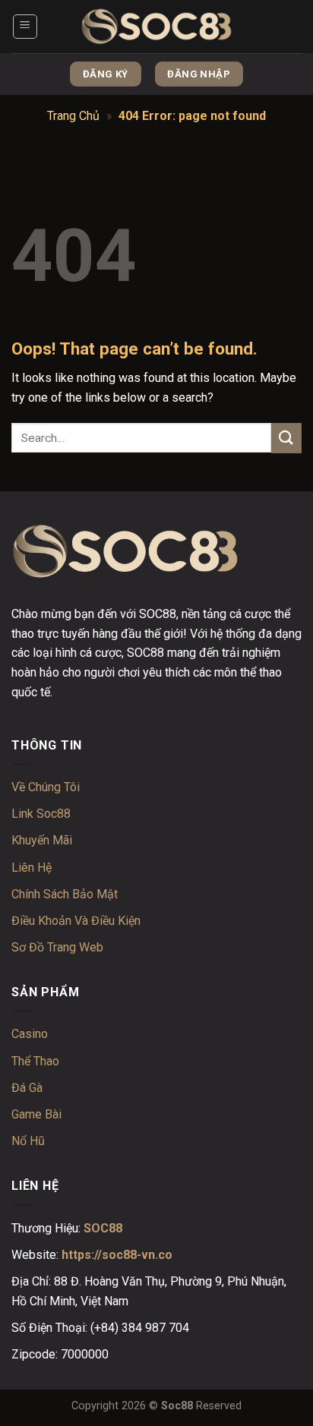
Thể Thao (35, 1061)
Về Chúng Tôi (45, 787)
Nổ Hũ (28, 1141)
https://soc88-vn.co (117, 1255)
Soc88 (177, 1405)
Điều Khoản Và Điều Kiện (76, 920)
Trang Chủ (73, 116)
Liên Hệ (31, 867)
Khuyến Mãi (41, 840)
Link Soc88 (41, 813)
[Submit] (286, 438)
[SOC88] (156, 27)
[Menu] (25, 26)
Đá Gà (27, 1088)
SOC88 (103, 1228)
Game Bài (36, 1114)
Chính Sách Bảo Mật (64, 894)
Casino (29, 1034)
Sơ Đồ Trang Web (57, 947)
